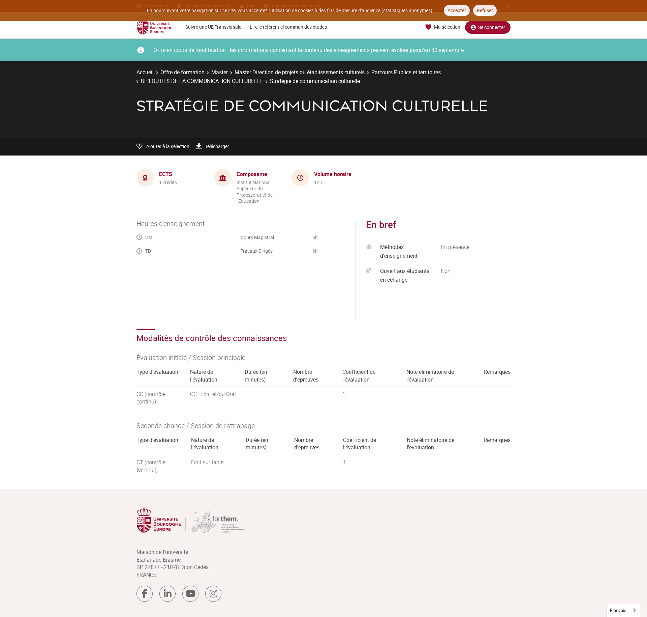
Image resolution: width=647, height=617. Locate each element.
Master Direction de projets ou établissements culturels (300, 72)
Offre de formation (182, 72)
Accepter (457, 10)
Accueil (145, 72)
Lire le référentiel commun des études (288, 27)
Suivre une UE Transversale (213, 27)
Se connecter (491, 27)
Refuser (485, 10)
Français (618, 610)
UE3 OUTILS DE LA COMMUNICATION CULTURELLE (202, 81)
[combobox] (623, 610)
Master (219, 72)
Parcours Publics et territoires (406, 72)
